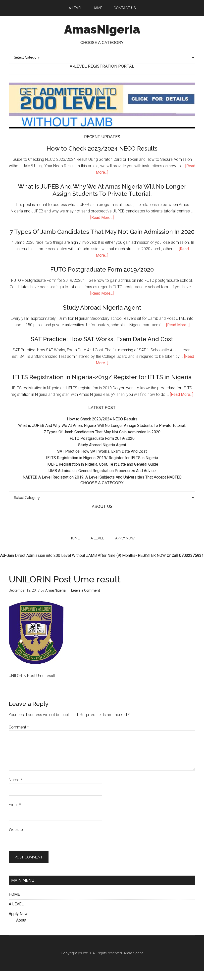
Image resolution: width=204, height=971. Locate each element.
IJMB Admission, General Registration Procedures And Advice (102, 470)
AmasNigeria (102, 29)
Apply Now (18, 913)
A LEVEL (16, 904)
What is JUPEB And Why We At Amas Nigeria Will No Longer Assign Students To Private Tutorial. (102, 190)
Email (15, 804)
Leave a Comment (85, 590)
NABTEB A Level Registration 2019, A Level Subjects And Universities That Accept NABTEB (102, 477)
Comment (19, 727)
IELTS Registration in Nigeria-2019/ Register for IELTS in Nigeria (102, 377)
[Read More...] (102, 217)
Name (15, 779)
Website (16, 829)
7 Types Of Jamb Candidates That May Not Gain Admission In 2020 (102, 231)
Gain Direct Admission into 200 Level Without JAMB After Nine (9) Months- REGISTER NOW (86, 555)
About (21, 920)
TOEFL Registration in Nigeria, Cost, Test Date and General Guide (102, 464)
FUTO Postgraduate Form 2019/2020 (102, 269)
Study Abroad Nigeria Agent (102, 307)
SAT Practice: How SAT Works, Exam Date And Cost (102, 339)
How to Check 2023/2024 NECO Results (102, 148)
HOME (14, 894)
